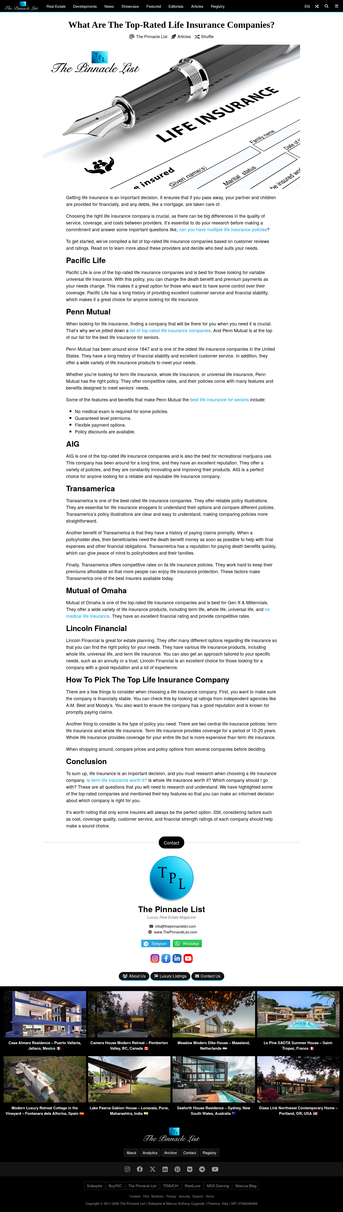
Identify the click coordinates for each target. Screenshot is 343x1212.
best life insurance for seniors (219, 399)
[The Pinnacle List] (171, 1135)
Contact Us (210, 976)
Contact (189, 1152)
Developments (85, 6)
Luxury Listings (173, 976)
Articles (197, 6)
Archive (170, 1152)
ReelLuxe (192, 1185)
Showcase (130, 6)
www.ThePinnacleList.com (175, 931)
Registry (218, 6)
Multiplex (157, 1196)
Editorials (176, 6)
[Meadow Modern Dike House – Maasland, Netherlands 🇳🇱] (214, 1035)
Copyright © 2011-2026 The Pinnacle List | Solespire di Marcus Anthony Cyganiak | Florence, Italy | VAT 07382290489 (171, 1203)
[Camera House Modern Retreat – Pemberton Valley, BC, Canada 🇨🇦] (129, 1035)
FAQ (146, 1196)
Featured (153, 6)
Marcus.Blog (246, 1185)
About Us (137, 976)
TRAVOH (170, 1185)
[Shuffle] (316, 6)
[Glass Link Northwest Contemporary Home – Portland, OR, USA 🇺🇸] (298, 1101)
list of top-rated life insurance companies (170, 330)
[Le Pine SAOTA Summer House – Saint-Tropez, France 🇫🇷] (298, 1035)
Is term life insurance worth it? (117, 780)
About (131, 1152)
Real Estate (56, 6)
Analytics (150, 1152)
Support (197, 1196)
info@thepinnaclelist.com (175, 926)
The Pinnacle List (151, 36)
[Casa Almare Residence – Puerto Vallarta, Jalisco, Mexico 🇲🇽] (45, 1035)
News (109, 6)
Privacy (171, 1196)
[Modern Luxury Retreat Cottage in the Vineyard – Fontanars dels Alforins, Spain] (45, 1101)
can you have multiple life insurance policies (223, 229)
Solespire (94, 1185)
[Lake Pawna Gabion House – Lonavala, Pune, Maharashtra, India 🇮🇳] (129, 1101)
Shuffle (207, 36)
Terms (210, 1196)
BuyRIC (115, 1185)
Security (184, 1196)
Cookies (135, 1196)
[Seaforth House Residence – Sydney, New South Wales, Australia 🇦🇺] (214, 1101)
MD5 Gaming (218, 1185)
